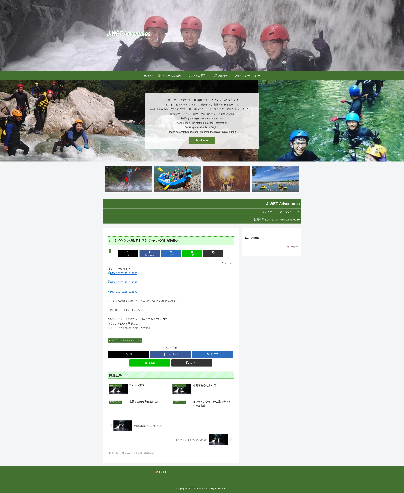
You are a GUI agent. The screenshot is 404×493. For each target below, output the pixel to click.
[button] (213, 253)
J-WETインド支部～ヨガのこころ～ (126, 340)
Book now (202, 140)
